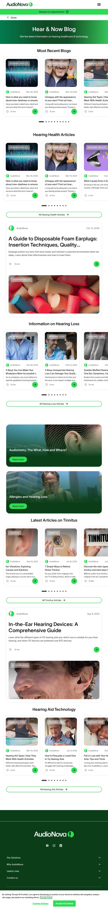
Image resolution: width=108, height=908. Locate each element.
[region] (54, 899)
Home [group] (14, 17)
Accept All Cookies (64, 903)
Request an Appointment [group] (51, 11)
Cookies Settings (40, 903)
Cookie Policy (46, 897)
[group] (35, 111)
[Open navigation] (99, 4)
